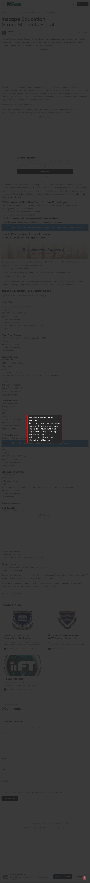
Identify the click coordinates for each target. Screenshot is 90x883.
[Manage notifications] (84, 878)
